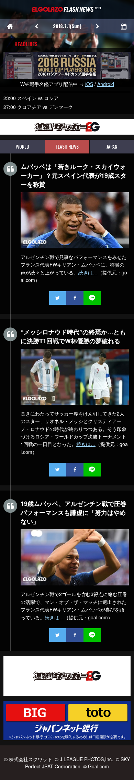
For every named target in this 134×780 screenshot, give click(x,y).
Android (105, 84)
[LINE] (92, 298)
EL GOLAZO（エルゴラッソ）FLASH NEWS (67, 9)
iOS (89, 84)
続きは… (88, 272)
